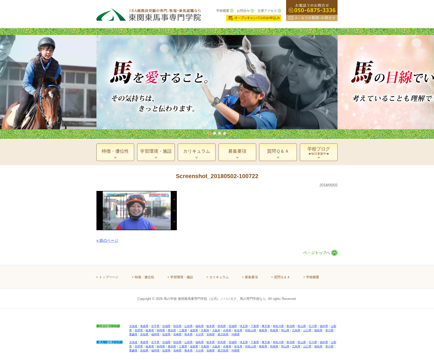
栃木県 (210, 326)
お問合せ (243, 11)
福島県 (199, 326)
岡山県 (285, 330)
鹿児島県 (223, 334)
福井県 (324, 326)
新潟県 (291, 326)
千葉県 (255, 326)
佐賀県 (166, 334)
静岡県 (161, 330)
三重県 (183, 330)
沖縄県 (235, 334)
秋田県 (177, 326)
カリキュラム (219, 277)
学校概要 (222, 11)
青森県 (144, 326)
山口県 (307, 330)
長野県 (139, 330)
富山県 (302, 326)
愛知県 (172, 330)
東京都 (266, 326)
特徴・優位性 (144, 277)
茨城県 (233, 326)
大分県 (199, 334)
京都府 (205, 330)
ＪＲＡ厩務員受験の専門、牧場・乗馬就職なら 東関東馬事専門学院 (148, 13)
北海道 (133, 326)
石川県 (313, 326)
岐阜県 (150, 330)
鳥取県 (263, 330)
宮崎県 (210, 334)
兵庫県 (227, 330)
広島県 (296, 330)
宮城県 (166, 326)
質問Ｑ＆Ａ (282, 277)
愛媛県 (133, 334)
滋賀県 (194, 330)
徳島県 (318, 330)
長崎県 (177, 334)
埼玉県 (244, 326)
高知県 (144, 334)
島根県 (274, 330)
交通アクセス (267, 11)
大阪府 (216, 330)
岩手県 (155, 326)
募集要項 (251, 277)
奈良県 (238, 330)
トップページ (109, 277)
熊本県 (188, 334)
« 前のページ (107, 240)
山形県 (188, 326)
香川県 (329, 330)
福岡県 (155, 334)
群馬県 (222, 326)
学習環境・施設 (181, 277)
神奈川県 (278, 326)
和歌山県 (250, 330)
